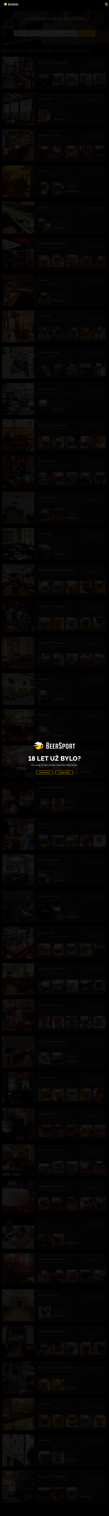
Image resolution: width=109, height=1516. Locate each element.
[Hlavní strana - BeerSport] (11, 4)
